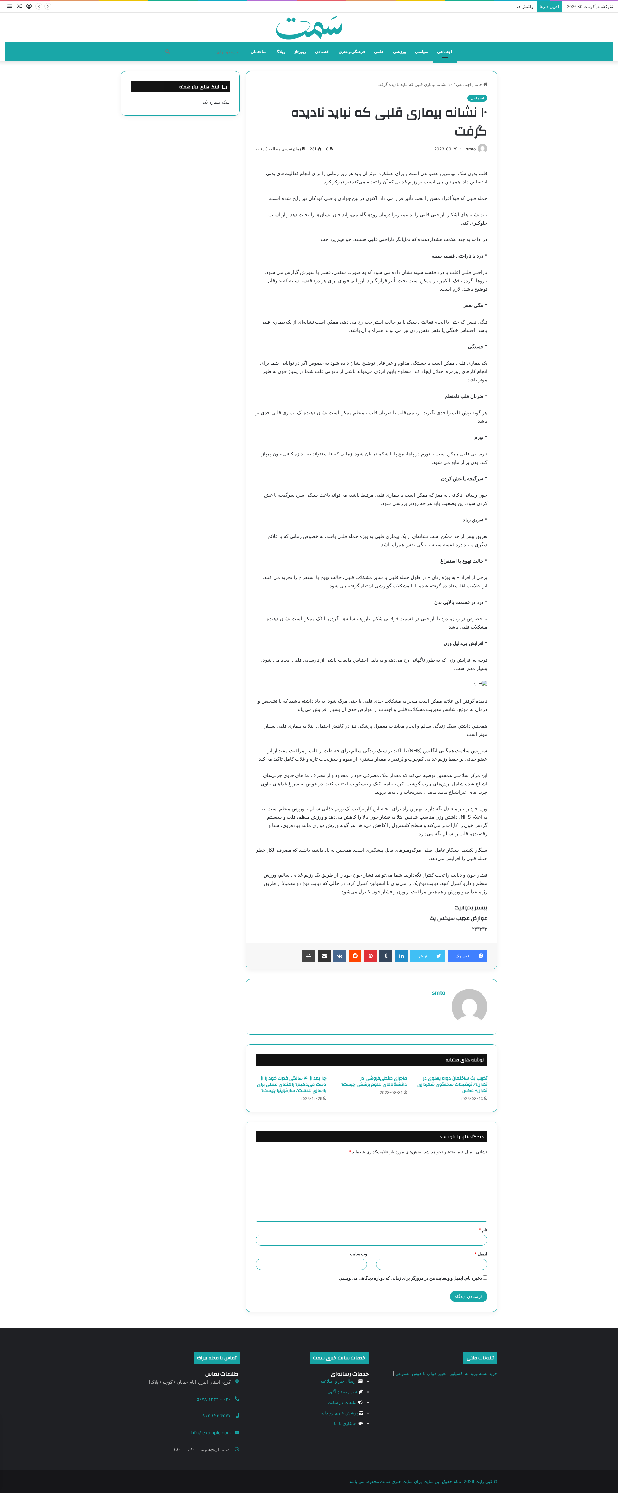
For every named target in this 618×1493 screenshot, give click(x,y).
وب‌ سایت (358, 1253)
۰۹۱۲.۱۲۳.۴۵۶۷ (215, 1415)
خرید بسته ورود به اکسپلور (473, 1373)
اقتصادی (322, 51)
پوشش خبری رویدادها (338, 1412)
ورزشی (399, 51)
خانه (479, 84)
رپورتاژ (300, 51)
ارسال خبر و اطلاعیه (339, 1381)
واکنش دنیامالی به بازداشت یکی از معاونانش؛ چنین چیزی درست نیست (470, 6)
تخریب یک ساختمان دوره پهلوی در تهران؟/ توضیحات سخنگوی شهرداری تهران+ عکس (452, 1084)
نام (483, 1229)
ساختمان (259, 51)
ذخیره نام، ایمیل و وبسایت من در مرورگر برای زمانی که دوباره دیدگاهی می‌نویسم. (410, 1278)
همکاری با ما (345, 1423)
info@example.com (211, 1432)
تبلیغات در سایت (342, 1402)
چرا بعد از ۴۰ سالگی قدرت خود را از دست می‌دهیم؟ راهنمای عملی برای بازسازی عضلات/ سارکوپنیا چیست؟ (291, 1084)
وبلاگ (280, 51)
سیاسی (421, 51)
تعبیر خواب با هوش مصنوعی (420, 1373)
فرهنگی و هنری (352, 51)
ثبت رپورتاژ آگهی (342, 1391)
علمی (379, 51)
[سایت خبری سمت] (309, 27)
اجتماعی (444, 51)
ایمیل (480, 1253)
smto (471, 148)
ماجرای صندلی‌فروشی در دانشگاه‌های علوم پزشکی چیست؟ (374, 1081)
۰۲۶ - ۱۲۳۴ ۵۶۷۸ (214, 1399)
